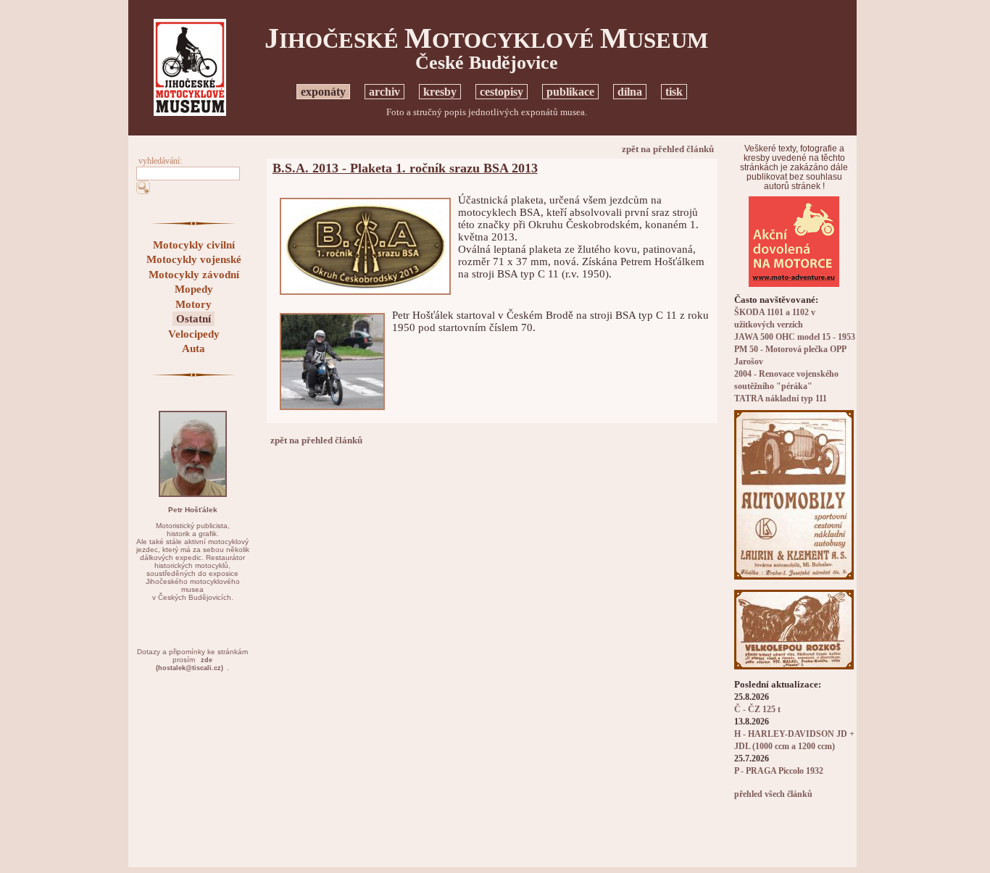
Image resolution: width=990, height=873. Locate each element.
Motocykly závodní (194, 274)
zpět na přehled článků (668, 148)
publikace (570, 91)
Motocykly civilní (194, 245)
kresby (440, 91)
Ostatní (193, 319)
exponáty (323, 91)
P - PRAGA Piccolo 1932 (778, 771)
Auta (193, 348)
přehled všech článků (773, 794)
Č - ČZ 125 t (757, 709)
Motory (193, 304)
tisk (674, 91)
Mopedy (194, 289)
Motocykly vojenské (193, 259)
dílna (629, 91)
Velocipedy (194, 334)
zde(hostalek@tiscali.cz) (189, 664)
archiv (384, 91)
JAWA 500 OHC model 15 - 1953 (794, 337)
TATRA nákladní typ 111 (780, 399)
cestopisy (501, 91)
